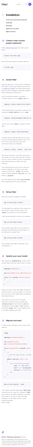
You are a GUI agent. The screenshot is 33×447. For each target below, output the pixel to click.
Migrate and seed (10, 31)
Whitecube (23, 437)
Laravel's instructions (11, 48)
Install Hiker (9, 22)
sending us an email (8, 88)
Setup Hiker (9, 25)
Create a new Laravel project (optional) (16, 19)
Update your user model (12, 28)
